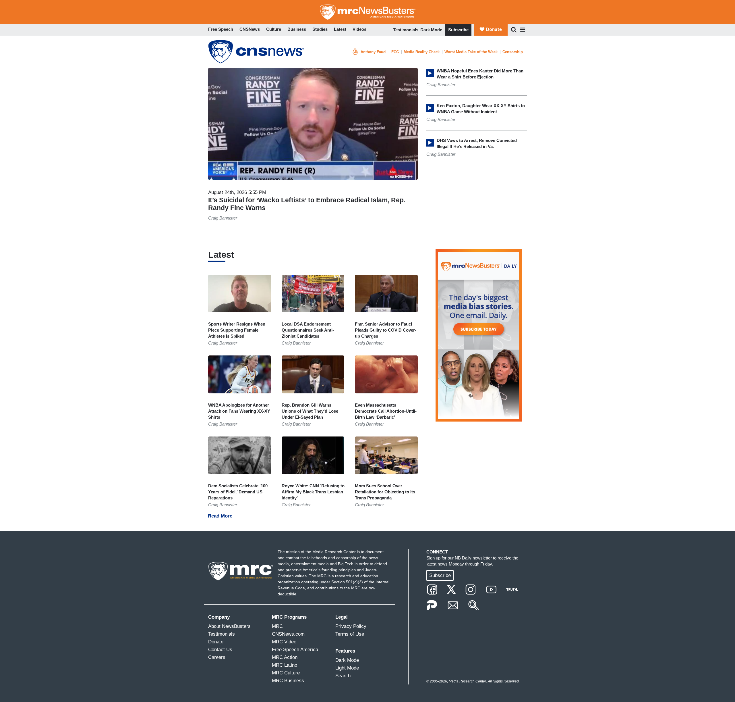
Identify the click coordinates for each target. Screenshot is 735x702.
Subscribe (458, 29)
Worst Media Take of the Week (471, 52)
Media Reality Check (422, 52)
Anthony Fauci (373, 52)
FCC (395, 52)
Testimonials (405, 29)
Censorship (512, 52)
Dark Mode (431, 29)
